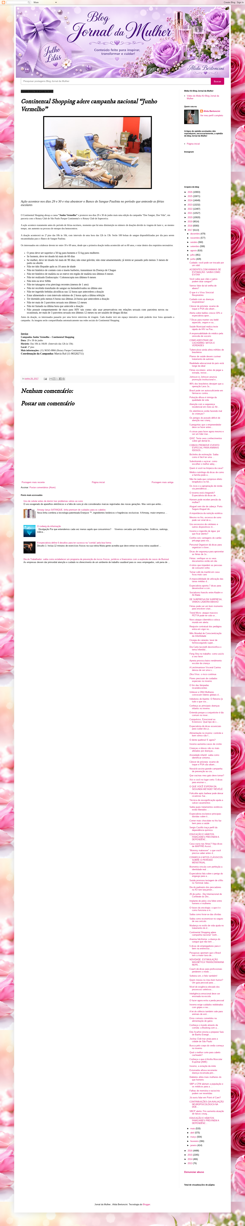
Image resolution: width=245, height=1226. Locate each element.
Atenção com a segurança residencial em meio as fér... (204, 405)
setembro (195, 246)
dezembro (195, 233)
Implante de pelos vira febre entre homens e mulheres (206, 902)
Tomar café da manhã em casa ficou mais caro (205, 573)
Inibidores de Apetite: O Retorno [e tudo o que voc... (206, 700)
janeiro (193, 1145)
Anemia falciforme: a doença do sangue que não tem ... (205, 940)
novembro (195, 238)
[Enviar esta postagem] (45, 378)
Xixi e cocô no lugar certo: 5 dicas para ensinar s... (206, 781)
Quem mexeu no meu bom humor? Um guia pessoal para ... (206, 981)
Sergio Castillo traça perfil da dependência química (203, 828)
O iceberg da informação (49, 526)
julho (193, 255)
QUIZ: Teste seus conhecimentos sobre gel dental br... (206, 439)
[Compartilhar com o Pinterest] (63, 378)
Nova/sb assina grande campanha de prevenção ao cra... (206, 770)
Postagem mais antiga (162, 482)
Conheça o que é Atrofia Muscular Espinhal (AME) (206, 1060)
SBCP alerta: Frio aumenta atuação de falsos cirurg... (207, 1112)
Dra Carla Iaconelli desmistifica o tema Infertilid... (205, 648)
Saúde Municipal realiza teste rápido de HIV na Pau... (204, 328)
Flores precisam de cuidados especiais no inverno (203, 679)
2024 (190, 200)
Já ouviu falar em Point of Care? (205, 1097)
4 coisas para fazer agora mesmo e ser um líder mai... (207, 432)
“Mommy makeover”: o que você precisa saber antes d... (205, 851)
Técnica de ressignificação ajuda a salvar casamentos (206, 801)
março (193, 1137)
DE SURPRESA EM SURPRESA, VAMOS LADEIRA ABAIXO (206, 600)
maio (193, 1128)
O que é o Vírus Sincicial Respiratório (202, 293)
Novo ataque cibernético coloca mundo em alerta (205, 621)
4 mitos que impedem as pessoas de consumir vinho (206, 566)
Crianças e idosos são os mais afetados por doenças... (204, 749)
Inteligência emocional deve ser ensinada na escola (205, 995)
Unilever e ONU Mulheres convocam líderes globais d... (205, 693)
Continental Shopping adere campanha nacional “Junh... (204, 933)
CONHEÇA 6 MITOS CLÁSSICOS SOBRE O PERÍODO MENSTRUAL (206, 860)
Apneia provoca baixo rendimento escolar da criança (206, 662)
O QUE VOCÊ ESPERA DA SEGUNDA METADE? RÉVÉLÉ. (206, 787)
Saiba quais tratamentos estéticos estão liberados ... (206, 808)
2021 (190, 213)
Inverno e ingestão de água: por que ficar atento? (205, 532)
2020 (190, 217)
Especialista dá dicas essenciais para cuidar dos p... (205, 727)
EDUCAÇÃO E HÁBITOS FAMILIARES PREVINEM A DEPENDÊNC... (204, 837)
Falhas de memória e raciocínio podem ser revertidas (205, 1092)
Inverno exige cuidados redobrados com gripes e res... (206, 1006)
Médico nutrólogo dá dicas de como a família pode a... (207, 473)
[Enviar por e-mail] (50, 378)
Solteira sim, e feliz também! (203, 976)
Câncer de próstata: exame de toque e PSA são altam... (204, 307)
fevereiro (194, 1141)
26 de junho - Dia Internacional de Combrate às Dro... (206, 895)
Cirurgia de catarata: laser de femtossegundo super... (203, 641)
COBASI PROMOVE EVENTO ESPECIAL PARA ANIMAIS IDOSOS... (204, 448)
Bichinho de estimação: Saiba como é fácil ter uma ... (204, 455)
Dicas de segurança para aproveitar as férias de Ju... (207, 552)
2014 (190, 1159)
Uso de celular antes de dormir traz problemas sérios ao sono (53, 501)
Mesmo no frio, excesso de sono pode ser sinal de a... (205, 518)
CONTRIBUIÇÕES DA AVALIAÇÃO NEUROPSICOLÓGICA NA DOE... (207, 1104)
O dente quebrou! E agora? (203, 740)
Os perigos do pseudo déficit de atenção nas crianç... (205, 419)
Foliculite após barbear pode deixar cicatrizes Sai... (206, 794)
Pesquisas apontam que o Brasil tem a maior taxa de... (205, 954)
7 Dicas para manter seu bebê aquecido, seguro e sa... (204, 321)
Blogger (146, 1204)
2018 (190, 225)
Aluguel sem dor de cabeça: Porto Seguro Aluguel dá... (206, 507)
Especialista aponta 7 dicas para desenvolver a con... (205, 587)
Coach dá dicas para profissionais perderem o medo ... (206, 970)
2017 (190, 230)
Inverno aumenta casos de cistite (206, 744)
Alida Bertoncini (212, 111)
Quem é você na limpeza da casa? (206, 468)
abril (192, 1132)
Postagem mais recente (33, 482)
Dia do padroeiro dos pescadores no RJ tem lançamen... (205, 888)
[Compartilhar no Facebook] (60, 378)
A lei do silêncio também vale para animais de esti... (206, 1012)
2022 (190, 209)
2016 (190, 1150)
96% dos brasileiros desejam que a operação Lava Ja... (206, 385)
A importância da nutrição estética (206, 513)
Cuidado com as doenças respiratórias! (202, 300)
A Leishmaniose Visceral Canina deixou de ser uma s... (205, 668)
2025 (190, 196)
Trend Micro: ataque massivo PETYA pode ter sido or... (204, 614)
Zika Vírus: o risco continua (203, 674)
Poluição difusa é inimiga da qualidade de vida (203, 398)
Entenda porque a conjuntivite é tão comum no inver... (207, 713)
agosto (194, 250)
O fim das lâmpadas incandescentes (199, 686)
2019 (190, 221)
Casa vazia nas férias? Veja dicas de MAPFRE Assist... (206, 845)
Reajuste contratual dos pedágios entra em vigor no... (206, 627)
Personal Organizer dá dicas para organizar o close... (206, 546)
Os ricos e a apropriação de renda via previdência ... (206, 487)
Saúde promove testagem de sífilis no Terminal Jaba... (206, 881)
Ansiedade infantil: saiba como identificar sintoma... (204, 756)
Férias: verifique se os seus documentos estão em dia (203, 559)
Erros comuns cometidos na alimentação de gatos (203, 1019)
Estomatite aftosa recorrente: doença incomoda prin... (204, 1071)
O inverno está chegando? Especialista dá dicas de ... (204, 494)
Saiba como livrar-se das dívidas (205, 914)
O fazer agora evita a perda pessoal (207, 1000)
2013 (190, 1163)
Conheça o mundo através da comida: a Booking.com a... (204, 1026)
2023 (190, 204)
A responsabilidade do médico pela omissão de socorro (206, 334)
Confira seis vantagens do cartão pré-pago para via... (205, 539)
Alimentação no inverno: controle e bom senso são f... (206, 734)
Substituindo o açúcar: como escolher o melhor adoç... (203, 462)
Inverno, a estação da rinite (203, 1066)
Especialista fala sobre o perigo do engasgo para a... (206, 874)
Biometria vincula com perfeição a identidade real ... (206, 868)
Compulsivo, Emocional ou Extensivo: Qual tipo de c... (204, 720)
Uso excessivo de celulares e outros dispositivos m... (204, 525)
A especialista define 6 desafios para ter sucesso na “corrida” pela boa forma (74, 542)
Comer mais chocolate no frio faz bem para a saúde (206, 822)
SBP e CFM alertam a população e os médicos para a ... (206, 1085)
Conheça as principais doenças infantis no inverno (205, 707)
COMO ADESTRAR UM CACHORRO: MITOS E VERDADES (202, 343)
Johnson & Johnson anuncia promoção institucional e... (204, 378)
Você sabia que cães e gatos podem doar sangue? (204, 280)
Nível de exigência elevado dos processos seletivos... (205, 988)
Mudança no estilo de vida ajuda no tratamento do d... (207, 926)
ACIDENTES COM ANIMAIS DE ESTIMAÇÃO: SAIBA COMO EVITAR (205, 272)
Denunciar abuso (194, 1172)
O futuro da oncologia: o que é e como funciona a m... (205, 909)
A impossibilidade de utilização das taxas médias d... (206, 580)
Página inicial (98, 482)
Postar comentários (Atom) (43, 487)
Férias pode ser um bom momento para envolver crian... (206, 607)
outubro (194, 242)
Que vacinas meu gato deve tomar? (207, 775)
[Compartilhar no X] (57, 378)
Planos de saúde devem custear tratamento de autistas (205, 357)
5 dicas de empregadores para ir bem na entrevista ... (205, 947)
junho (193, 259)
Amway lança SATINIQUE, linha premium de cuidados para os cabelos (71, 510)
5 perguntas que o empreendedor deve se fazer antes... (205, 426)
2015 (190, 1155)
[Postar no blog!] (54, 378)
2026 (190, 192)
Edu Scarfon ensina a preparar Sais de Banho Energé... (207, 1033)
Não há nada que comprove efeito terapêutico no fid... (206, 480)
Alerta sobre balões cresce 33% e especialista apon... (206, 314)
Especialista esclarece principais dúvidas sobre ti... (205, 815)
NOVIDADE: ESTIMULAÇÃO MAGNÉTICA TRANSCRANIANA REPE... (207, 962)
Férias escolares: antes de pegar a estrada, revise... (206, 371)
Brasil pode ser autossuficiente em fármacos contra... (206, 391)
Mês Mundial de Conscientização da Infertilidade (206, 634)
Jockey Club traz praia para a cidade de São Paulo (204, 1040)
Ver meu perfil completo (211, 115)
